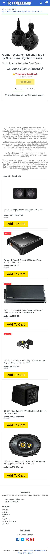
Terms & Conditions (25, 553)
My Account (5, 510)
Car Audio (12, 9)
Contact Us (5, 523)
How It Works (6, 514)
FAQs (3, 517)
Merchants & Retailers (9, 521)
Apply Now (5, 512)
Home (4, 9)
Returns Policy (40, 550)
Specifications (31, 89)
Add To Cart (25, 82)
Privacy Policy (29, 550)
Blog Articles (6, 519)
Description (18, 89)
